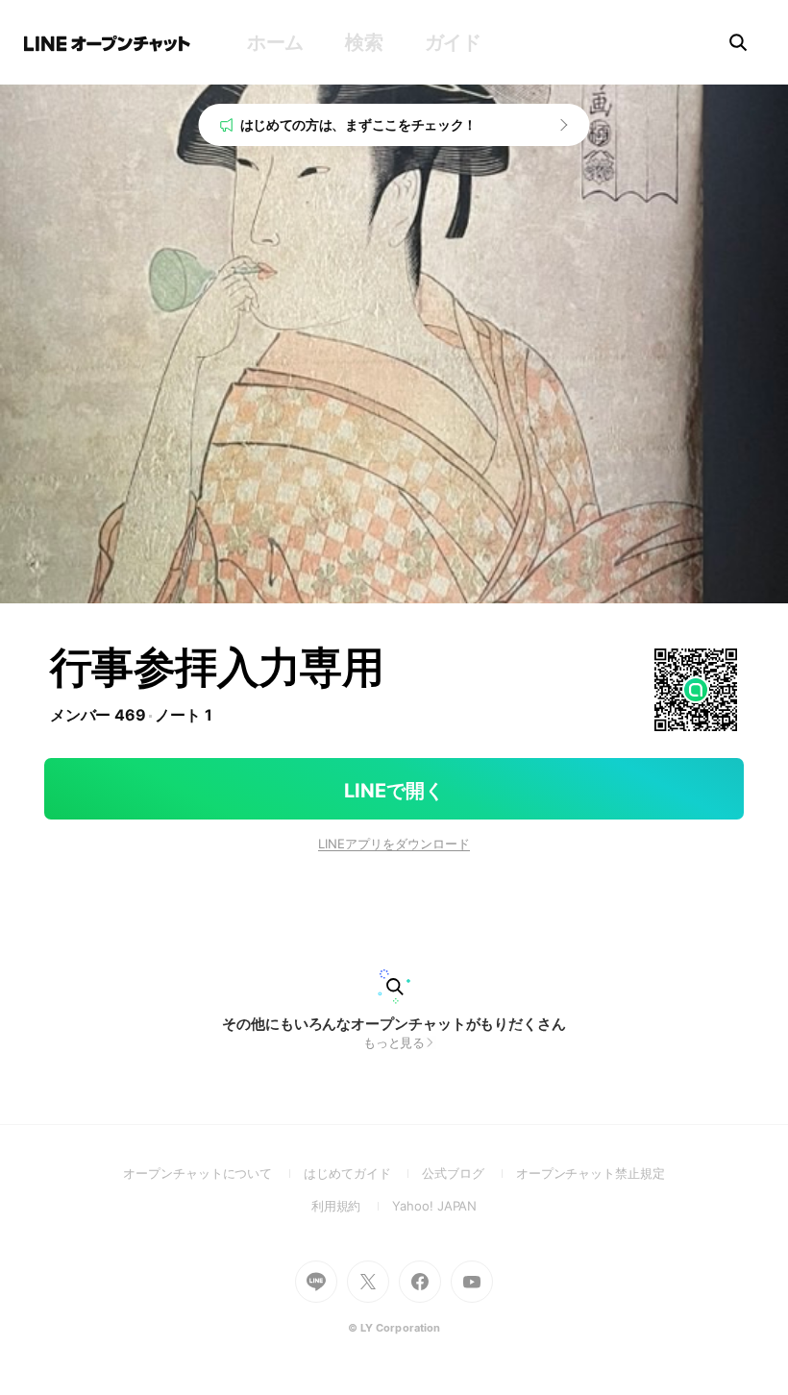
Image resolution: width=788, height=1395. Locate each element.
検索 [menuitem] (363, 42)
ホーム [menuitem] (275, 42)
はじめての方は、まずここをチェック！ (359, 124)
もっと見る (394, 1042)
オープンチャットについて (213, 1173)
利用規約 (352, 1205)
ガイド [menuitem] (453, 42)
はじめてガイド (363, 1173)
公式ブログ (468, 1173)
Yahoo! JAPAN (434, 1205)
